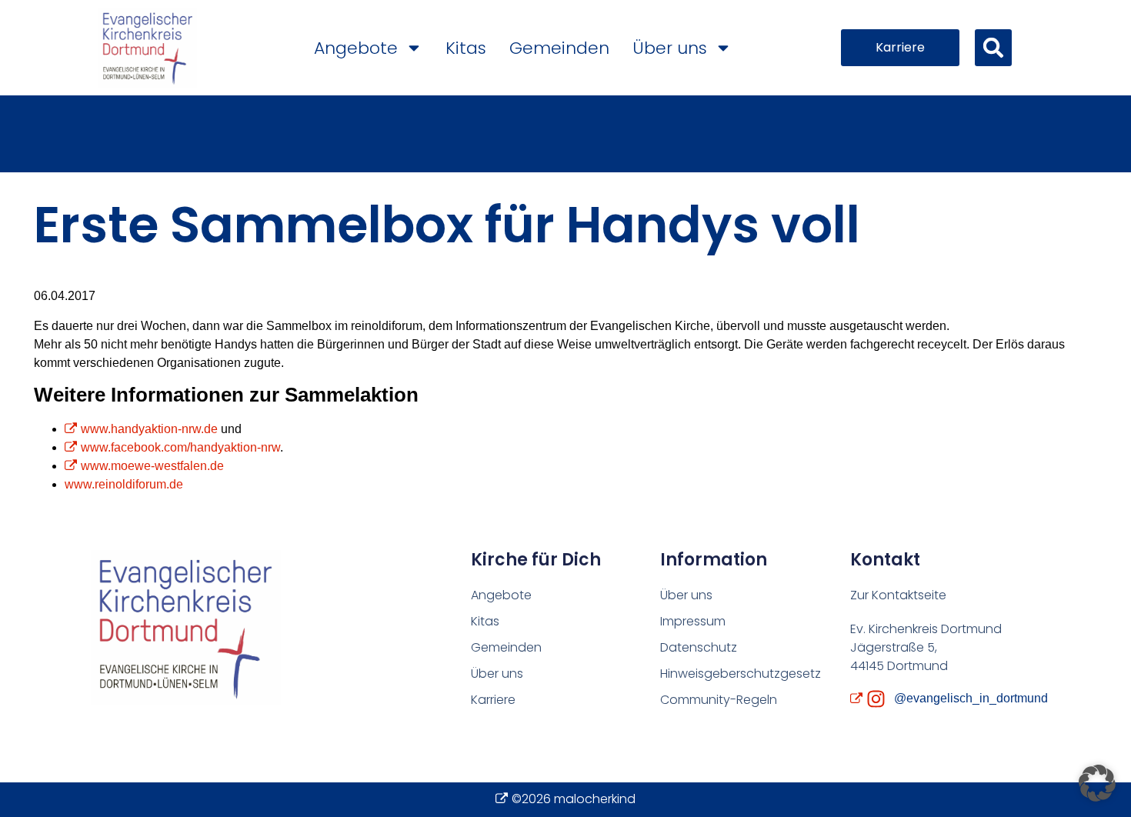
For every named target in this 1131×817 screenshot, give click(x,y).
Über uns (669, 48)
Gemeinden (559, 48)
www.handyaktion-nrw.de (149, 428)
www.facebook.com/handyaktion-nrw (180, 447)
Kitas (465, 48)
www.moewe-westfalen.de (152, 465)
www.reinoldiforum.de (124, 484)
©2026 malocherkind (574, 799)
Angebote (356, 48)
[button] (993, 47)
